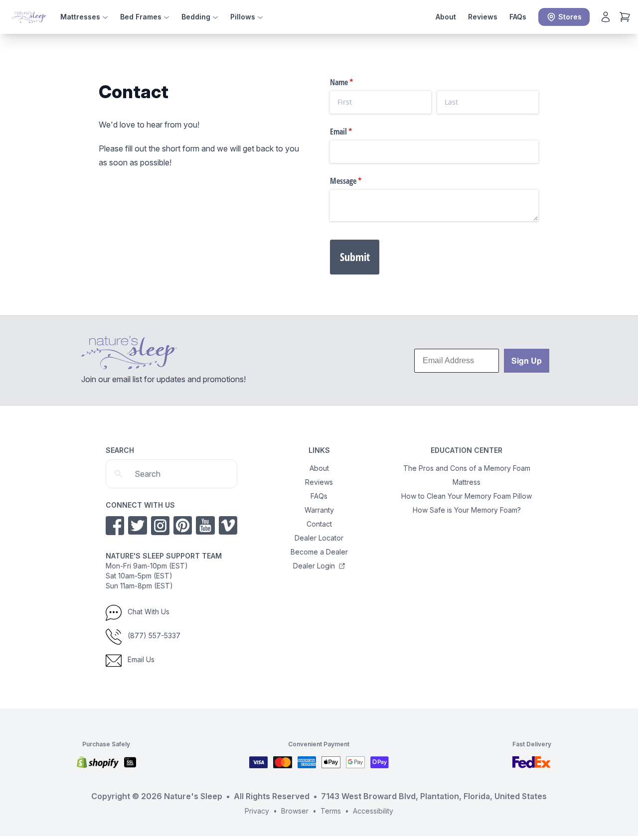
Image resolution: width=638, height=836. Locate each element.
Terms (330, 811)
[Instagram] (160, 525)
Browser (295, 811)
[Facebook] (115, 525)
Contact (319, 524)
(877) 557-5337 (153, 635)
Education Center (466, 450)
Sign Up (526, 360)
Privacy (257, 811)
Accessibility (373, 811)
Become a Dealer (319, 552)
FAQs (517, 16)
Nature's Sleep (193, 796)
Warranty (319, 510)
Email (354, 131)
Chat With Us (147, 611)
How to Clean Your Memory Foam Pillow (466, 496)
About (446, 16)
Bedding (196, 16)
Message (358, 180)
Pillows (243, 16)
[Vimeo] (228, 525)
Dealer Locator (319, 538)
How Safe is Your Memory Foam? (467, 510)
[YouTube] (205, 525)
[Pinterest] (182, 525)
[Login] (606, 17)
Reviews (482, 16)
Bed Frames (141, 16)
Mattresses (81, 16)
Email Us (140, 659)
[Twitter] (137, 525)
